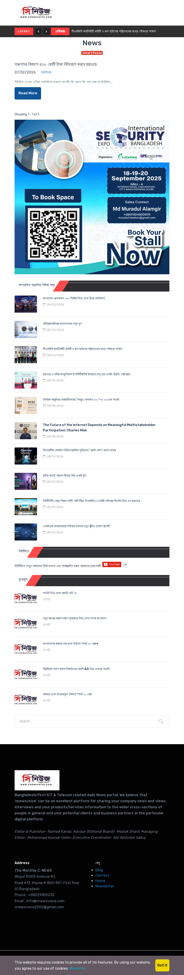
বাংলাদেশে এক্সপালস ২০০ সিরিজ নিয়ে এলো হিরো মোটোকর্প (74, 298)
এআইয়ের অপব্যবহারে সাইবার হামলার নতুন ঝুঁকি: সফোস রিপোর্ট (76, 526)
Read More (27, 93)
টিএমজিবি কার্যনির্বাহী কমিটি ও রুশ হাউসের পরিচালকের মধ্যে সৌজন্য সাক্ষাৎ (114, 31)
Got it (162, 965)
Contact (102, 875)
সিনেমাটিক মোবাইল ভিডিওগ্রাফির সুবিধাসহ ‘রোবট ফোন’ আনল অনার (79, 450)
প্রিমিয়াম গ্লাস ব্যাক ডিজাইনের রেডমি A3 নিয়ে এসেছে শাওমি (76, 669)
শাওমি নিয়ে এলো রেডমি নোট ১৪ (60, 593)
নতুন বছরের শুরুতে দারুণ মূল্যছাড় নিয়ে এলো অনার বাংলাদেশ (74, 618)
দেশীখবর (60, 31)
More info (77, 968)
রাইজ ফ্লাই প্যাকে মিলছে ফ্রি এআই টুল (64, 475)
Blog (99, 870)
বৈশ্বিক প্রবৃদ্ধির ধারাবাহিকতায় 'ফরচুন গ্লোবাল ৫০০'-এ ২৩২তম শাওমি (81, 400)
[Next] (46, 31)
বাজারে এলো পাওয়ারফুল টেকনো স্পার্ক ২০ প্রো (67, 694)
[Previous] (38, 31)
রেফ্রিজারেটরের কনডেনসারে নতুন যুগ (62, 324)
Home (100, 881)
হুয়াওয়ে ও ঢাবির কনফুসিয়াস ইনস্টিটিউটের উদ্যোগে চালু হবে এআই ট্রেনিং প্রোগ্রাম (86, 374)
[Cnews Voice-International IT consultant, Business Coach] (37, 780)
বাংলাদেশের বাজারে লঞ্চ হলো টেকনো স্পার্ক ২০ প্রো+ (71, 644)
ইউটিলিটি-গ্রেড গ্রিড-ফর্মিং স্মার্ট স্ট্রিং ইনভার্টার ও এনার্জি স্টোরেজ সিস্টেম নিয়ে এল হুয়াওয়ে (91, 501)
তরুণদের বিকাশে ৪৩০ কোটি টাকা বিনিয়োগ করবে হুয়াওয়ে (56, 64)
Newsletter (104, 886)
